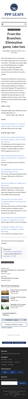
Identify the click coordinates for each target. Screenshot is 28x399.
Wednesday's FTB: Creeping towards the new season (17, 305)
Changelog (4, 364)
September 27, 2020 (9, 256)
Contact (15, 395)
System (20, 372)
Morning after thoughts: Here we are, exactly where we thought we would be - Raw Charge (13, 229)
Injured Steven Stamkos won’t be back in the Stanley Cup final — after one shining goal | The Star (13, 139)
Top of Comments (19, 342)
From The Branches (14, 29)
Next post (4, 276)
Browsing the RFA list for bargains (10, 278)
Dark (12, 372)
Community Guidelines (7, 362)
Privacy (6, 394)
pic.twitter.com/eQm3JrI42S (12, 252)
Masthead (11, 364)
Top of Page (7, 342)
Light (5, 372)
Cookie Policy (17, 394)
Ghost (17, 392)
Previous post (5, 268)
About (10, 359)
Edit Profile (4, 359)
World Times (17, 353)
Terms (11, 394)
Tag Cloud (17, 362)
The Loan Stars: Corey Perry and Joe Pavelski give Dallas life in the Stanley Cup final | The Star (13, 201)
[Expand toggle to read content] (24, 313)
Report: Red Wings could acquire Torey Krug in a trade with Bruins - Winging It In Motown (13, 158)
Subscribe (22, 383)
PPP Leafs (14, 14)
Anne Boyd (6, 51)
